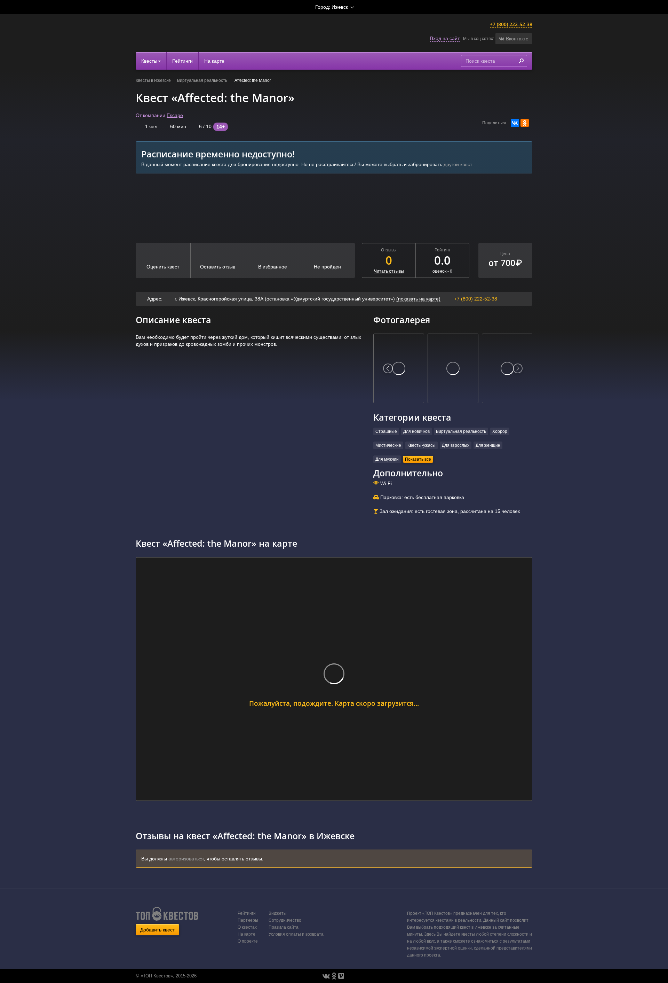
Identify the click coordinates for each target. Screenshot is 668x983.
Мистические (388, 445)
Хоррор (499, 431)
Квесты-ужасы (421, 445)
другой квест (457, 164)
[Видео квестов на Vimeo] (341, 976)
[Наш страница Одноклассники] (334, 976)
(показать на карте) (418, 299)
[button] (513, 39)
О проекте (248, 941)
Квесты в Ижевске (153, 80)
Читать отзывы (389, 271)
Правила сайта (284, 927)
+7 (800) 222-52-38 (511, 24)
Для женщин (488, 445)
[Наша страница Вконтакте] (326, 976)
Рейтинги (182, 61)
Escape (175, 115)
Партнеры (248, 920)
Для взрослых (455, 445)
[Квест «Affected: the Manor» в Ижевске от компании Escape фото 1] (399, 368)
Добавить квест (157, 930)
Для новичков (416, 431)
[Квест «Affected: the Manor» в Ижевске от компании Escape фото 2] (453, 368)
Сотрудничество (285, 920)
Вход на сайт (445, 38)
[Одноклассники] (524, 123)
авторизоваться (186, 858)
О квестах (247, 927)
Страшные (386, 431)
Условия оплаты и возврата (296, 934)
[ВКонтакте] (515, 123)
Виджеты (278, 913)
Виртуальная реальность (202, 80)
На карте (214, 61)
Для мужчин (387, 459)
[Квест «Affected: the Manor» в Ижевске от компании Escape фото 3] (507, 368)
